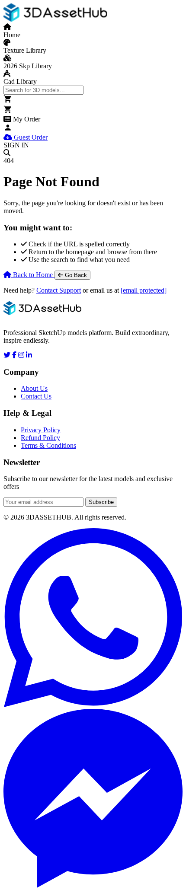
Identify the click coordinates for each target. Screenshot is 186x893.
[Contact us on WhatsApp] (93, 618)
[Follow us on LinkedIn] (29, 355)
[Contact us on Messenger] (93, 799)
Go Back (75, 275)
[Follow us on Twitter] (6, 355)
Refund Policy (40, 437)
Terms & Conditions (48, 445)
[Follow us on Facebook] (14, 355)
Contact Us (36, 396)
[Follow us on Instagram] (21, 355)
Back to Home (33, 274)
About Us (34, 388)
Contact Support (58, 290)
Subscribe (101, 502)
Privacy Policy (41, 430)
